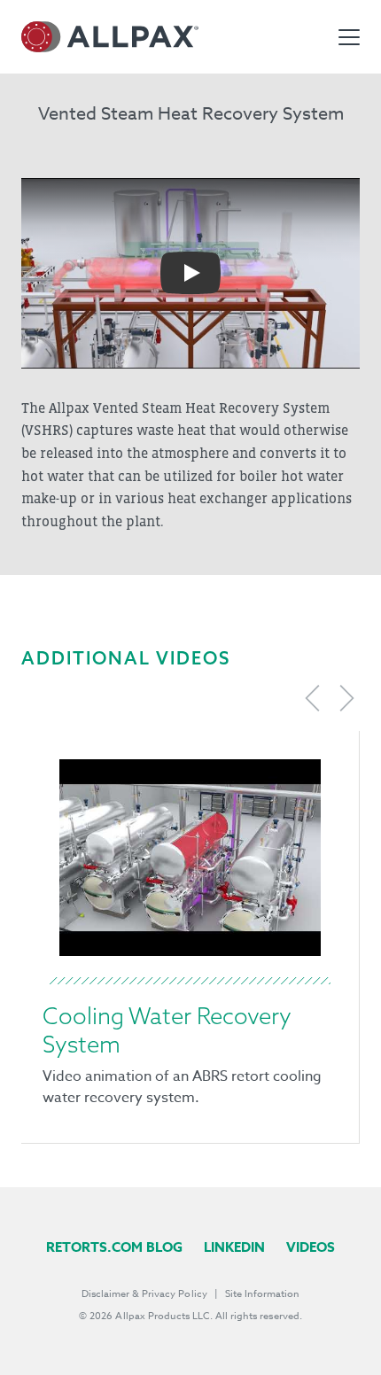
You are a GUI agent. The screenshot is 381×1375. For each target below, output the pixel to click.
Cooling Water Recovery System (167, 1030)
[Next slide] (346, 698)
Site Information (262, 1293)
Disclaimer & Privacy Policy (144, 1293)
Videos (310, 1247)
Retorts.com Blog (114, 1247)
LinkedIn (234, 1247)
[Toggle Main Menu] (349, 37)
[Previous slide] (312, 698)
